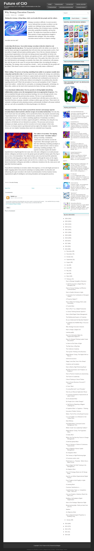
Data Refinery (69, 421)
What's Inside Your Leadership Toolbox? (76, 427)
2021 (66, 232)
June (67, 268)
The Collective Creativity (72, 349)
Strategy (16, 182)
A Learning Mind (70, 484)
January (68, 520)
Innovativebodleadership (77, 111)
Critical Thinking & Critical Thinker (75, 379)
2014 (66, 523)
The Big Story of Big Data (73, 346)
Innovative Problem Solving (73, 411)
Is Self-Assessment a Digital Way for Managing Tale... (76, 284)
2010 (66, 534)
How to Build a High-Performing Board (76, 367)
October (68, 257)
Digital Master (81, 4)
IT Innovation (52, 7)
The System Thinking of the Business (76, 351)
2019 (66, 238)
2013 (66, 526)
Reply (8, 207)
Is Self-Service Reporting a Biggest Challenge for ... (75, 405)
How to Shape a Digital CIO (73, 329)
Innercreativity (74, 183)
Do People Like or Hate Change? (74, 401)
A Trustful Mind (70, 306)
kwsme (12, 196)
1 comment (21, 15)
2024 (66, 224)
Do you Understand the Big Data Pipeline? (77, 320)
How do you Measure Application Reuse (76, 392)
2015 (66, 249)
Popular (67, 18)
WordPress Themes (38, 549)
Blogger (58, 545)
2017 (66, 243)
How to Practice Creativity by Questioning (77, 374)
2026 (66, 218)
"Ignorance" (74, 193)
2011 (66, 532)
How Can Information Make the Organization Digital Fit (74, 335)
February (69, 279)
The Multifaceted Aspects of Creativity (76, 317)
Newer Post (7, 188)
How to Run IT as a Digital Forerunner (76, 309)
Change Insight (81, 7)
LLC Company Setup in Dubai (13, 204)
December (69, 251)
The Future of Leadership (72, 376)
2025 (66, 221)
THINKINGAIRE (59, 4)
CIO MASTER (69, 4)
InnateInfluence (75, 122)
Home (49, 4)
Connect (85, 18)
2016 (66, 246)
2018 (66, 240)
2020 (66, 235)
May (67, 270)
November (69, 254)
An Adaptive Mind (70, 469)
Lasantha (53, 549)
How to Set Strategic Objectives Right (76, 502)
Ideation (68, 509)
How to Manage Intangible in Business (76, 281)
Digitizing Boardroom (66, 7)
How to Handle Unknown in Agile (74, 292)
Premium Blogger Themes (61, 549)
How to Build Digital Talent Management (76, 314)
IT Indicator (74, 174)
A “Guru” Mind (69, 386)
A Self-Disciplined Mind (72, 441)
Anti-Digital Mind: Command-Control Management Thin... (75, 424)
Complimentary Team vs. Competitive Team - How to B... (76, 490)
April (67, 273)
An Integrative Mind (71, 452)
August (68, 262)
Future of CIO (15, 3)
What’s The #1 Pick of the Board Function (77, 414)
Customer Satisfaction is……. (74, 487)
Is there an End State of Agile (74, 343)
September (69, 259)
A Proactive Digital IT (71, 299)
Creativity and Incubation (72, 364)
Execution (11, 182)
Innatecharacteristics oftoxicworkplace (76, 153)
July (67, 265)
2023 (66, 227)
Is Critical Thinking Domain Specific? (76, 311)
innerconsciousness (71, 358)
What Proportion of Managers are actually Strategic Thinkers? (79, 164)
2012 (66, 529)
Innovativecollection (76, 203)
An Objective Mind (71, 512)
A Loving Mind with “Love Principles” (75, 389)
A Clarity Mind (69, 434)
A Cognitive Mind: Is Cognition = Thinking (77, 408)
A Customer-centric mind (72, 458)
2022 (66, 229)
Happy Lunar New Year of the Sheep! (76, 361)
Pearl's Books (75, 18)
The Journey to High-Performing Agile (76, 455)
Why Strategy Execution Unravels (20, 12)
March (68, 276)
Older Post (58, 188)
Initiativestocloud (75, 132)
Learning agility (70, 332)
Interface (73, 142)
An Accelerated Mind (71, 398)
